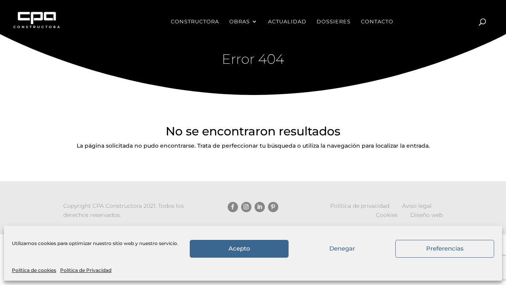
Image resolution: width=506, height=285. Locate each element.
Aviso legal (417, 205)
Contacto (377, 22)
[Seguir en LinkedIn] (260, 207)
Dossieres (334, 22)
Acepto (239, 249)
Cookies (387, 214)
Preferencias (445, 249)
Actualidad (287, 22)
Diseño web (426, 214)
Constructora (195, 22)
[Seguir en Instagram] (246, 207)
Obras (239, 22)
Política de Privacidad (85, 270)
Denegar (342, 249)
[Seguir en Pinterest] (273, 207)
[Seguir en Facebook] (233, 207)
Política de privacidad (359, 205)
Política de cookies (34, 270)
